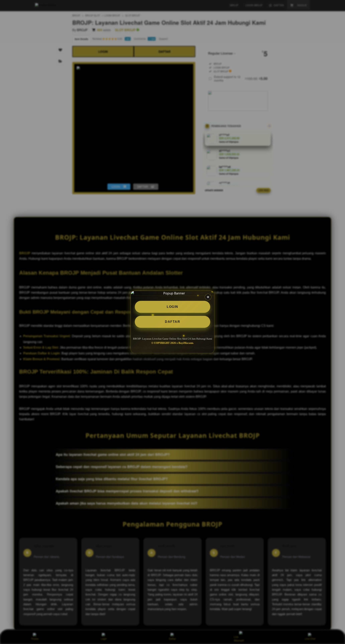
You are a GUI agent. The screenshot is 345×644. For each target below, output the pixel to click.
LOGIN (172, 306)
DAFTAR (172, 321)
